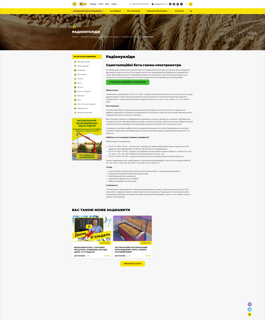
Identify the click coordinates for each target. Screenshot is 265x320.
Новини (93, 4)
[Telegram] (250, 309)
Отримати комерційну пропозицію (128, 82)
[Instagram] (177, 4)
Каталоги (179, 11)
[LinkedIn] (181, 4)
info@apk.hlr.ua (160, 4)
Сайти (113, 4)
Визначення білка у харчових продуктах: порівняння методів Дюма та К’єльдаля (90, 249)
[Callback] (250, 315)
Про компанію (133, 11)
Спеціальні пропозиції (156, 11)
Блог (107, 4)
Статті (100, 4)
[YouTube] (174, 4)
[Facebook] (170, 4)
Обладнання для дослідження (87, 11)
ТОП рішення (115, 11)
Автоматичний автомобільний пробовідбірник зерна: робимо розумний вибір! (131, 249)
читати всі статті (132, 264)
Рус (187, 4)
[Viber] (250, 304)
